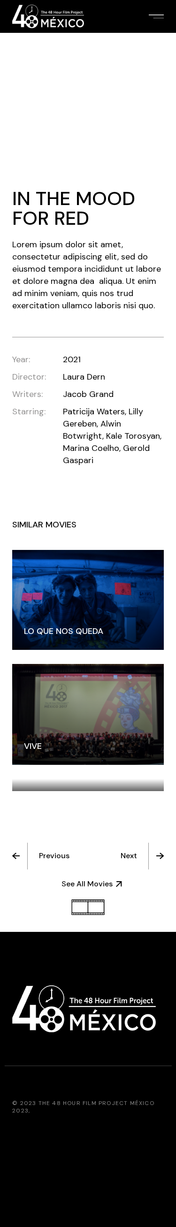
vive (33, 746)
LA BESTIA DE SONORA (69, 772)
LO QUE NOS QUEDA (63, 631)
